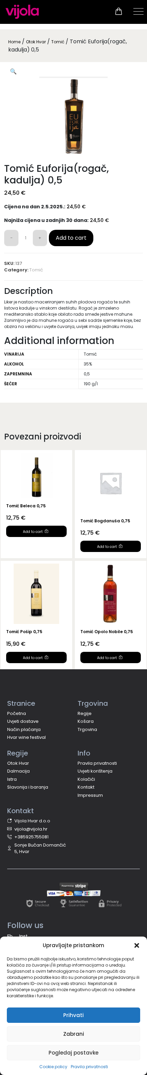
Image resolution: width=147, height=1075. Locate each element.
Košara (86, 721)
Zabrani (73, 1033)
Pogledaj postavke (73, 1052)
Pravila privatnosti (89, 1067)
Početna (16, 713)
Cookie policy (53, 1067)
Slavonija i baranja (27, 787)
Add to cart (71, 238)
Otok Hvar (36, 42)
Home (14, 42)
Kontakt (86, 787)
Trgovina (87, 729)
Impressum (90, 795)
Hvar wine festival (26, 737)
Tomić (57, 42)
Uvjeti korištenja (95, 771)
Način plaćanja (24, 729)
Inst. (24, 936)
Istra (12, 779)
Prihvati (73, 1015)
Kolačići (86, 779)
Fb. (10, 936)
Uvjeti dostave (23, 721)
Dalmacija (18, 771)
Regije (85, 713)
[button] (136, 945)
